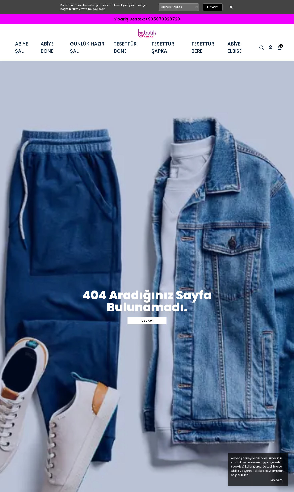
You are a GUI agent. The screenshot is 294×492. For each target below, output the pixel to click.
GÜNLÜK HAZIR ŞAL (87, 47)
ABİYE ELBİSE (234, 47)
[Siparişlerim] (270, 47)
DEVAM (147, 321)
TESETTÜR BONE (125, 47)
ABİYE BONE (47, 47)
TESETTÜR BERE (202, 47)
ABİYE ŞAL (21, 47)
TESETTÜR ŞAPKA (162, 47)
